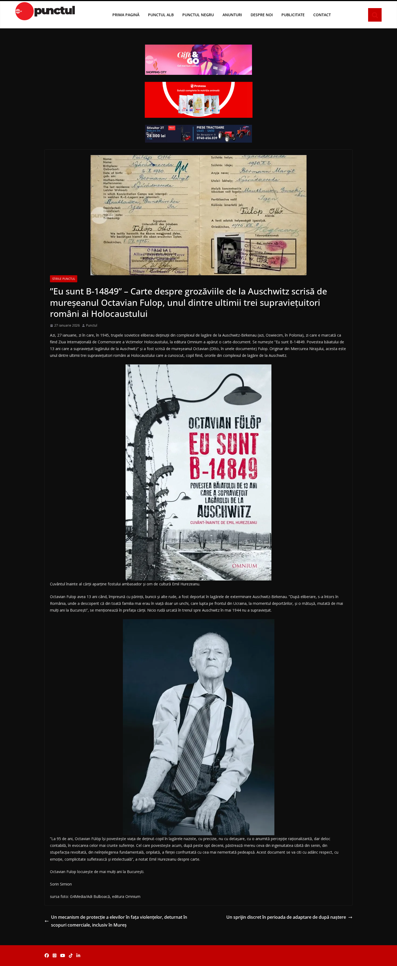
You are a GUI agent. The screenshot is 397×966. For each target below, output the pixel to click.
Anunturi (232, 14)
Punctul (91, 325)
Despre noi (262, 14)
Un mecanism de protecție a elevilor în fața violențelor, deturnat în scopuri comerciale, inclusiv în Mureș (119, 921)
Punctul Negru (198, 14)
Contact (322, 14)
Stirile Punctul (63, 279)
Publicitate (293, 14)
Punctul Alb (161, 14)
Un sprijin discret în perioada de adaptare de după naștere (286, 917)
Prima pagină (125, 14)
